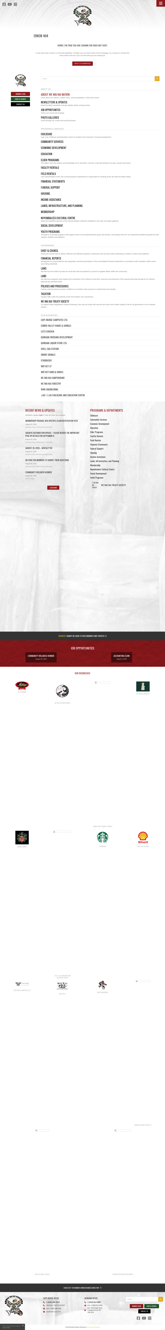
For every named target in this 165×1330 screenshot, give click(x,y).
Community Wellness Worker (38, 472)
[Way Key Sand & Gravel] (42, 1201)
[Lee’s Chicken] (22, 685)
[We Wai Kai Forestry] (143, 686)
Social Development (98, 473)
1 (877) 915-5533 (59, 1305)
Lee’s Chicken (47, 331)
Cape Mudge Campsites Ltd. (54, 320)
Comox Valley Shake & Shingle (56, 325)
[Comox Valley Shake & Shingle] (102, 753)
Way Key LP (46, 366)
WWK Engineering (49, 389)
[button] (160, 3)
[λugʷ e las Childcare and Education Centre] (62, 902)
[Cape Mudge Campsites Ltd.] (22, 984)
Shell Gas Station (50, 349)
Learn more (6, 1327)
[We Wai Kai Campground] (62, 691)
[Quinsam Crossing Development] (123, 1201)
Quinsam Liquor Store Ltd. (54, 343)
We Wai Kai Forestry (51, 383)
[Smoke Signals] (22, 837)
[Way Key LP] (62, 986)
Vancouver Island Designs (93, 1327)
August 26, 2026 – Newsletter (38, 448)
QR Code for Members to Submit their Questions (47, 460)
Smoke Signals (48, 354)
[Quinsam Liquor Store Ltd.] (143, 1051)
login (41, 415)
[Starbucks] (102, 837)
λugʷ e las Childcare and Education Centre (63, 395)
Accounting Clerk (122, 655)
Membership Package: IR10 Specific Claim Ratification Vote (51, 420)
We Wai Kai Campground (52, 378)
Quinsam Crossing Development (57, 337)
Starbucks (46, 360)
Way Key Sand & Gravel (52, 372)
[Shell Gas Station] (143, 837)
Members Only (30, 427)
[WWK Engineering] (102, 985)
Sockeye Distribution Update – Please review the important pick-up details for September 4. (52, 434)
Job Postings (29, 478)
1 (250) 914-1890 (94, 1302)
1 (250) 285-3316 (52, 1302)
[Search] (157, 78)
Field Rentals (95, 440)
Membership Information (44, 427)
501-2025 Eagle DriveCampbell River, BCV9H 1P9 (94, 1310)
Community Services (98, 419)
